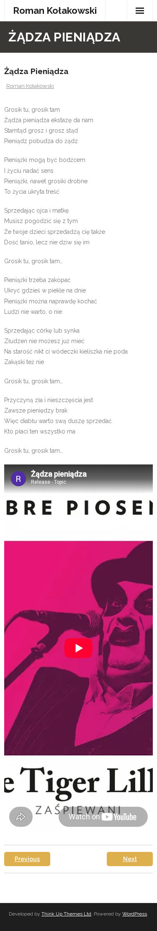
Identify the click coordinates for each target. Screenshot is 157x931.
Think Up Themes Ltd (66, 914)
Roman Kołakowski (30, 86)
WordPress (134, 914)
